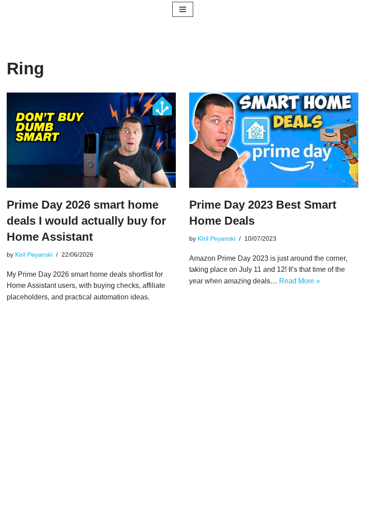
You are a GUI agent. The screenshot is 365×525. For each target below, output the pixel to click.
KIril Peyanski (216, 238)
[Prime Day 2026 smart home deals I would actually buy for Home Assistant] (91, 140)
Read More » (299, 281)
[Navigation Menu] (182, 9)
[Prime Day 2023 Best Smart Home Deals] (273, 140)
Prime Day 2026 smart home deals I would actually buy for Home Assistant (86, 221)
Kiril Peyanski (34, 254)
